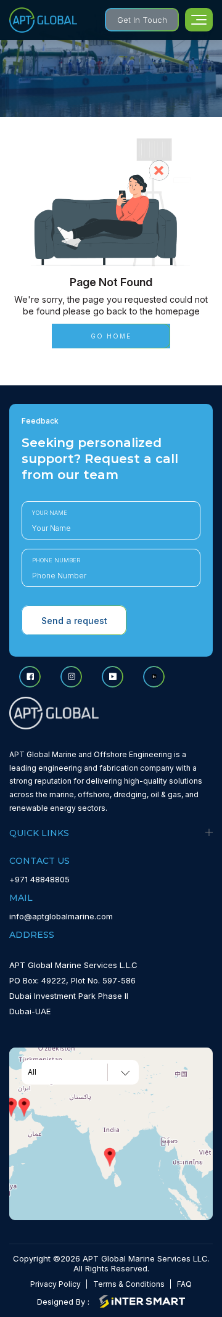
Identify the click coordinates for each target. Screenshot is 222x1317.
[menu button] (199, 19)
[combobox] (80, 1072)
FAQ (184, 1284)
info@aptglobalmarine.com (61, 916)
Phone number (56, 560)
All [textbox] (32, 1072)
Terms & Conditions (129, 1284)
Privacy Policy (55, 1284)
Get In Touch (142, 20)
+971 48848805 (39, 879)
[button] (24, 1107)
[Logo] (43, 20)
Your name (49, 512)
